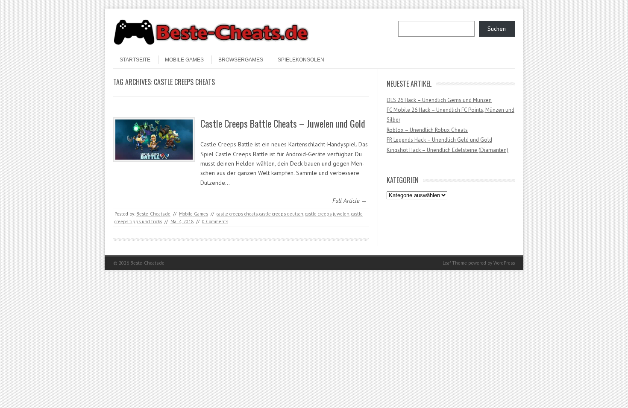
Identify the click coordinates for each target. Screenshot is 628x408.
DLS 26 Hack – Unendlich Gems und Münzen (439, 100)
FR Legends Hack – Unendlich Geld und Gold (439, 139)
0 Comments (215, 221)
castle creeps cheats (237, 214)
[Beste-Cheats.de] (211, 43)
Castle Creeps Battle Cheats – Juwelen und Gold (282, 123)
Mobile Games (184, 60)
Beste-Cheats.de (153, 214)
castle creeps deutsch (281, 214)
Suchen (496, 28)
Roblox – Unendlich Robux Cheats (427, 130)
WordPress (504, 263)
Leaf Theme (455, 263)
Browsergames (240, 60)
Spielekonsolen (301, 60)
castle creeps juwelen (327, 214)
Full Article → (349, 200)
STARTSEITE (135, 60)
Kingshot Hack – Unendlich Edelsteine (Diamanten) (447, 150)
